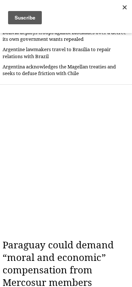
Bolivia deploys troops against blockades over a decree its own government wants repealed (64, 35)
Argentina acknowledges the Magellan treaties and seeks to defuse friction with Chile (59, 70)
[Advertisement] (66, 162)
